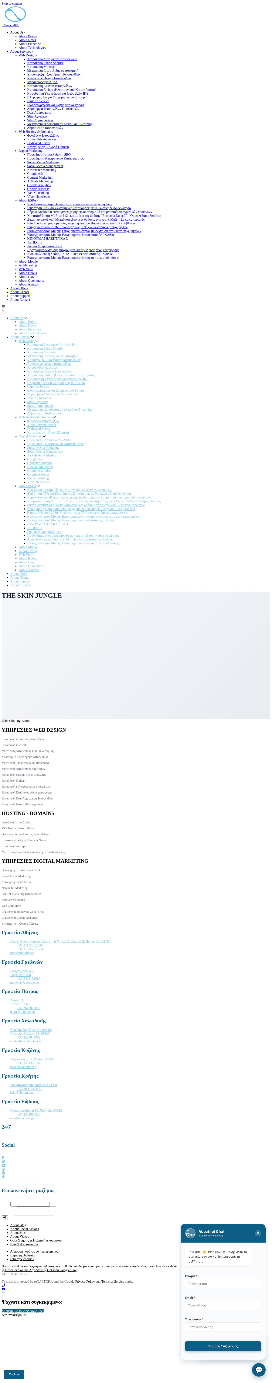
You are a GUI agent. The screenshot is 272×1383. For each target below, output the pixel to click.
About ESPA (27, 200)
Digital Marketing (30, 151)
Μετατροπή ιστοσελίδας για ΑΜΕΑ (23, 768)
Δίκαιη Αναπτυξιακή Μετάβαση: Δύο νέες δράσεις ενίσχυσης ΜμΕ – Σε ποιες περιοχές (85, 219)
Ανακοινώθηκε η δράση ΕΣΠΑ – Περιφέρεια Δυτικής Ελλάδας (69, 254)
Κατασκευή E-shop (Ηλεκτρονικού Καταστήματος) (61, 89)
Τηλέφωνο (9, 1208)
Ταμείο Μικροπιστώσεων (44, 246)
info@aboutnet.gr (22, 953)
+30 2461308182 (28, 1063)
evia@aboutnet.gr (22, 1118)
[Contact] (136, 1289)
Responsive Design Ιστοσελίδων (49, 78)
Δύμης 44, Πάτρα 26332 (19, 1002)
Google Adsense (38, 189)
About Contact (20, 299)
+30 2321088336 (28, 1114)
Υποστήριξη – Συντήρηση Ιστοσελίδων (54, 74)
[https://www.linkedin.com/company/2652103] (3, 1173)
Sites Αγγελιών (37, 116)
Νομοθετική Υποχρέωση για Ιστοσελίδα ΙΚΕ (58, 93)
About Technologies (32, 47)
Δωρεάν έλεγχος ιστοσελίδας (126, 1266)
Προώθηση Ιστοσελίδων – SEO (49, 154)
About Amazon (29, 284)
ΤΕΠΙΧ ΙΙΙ (34, 242)
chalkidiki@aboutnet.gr (26, 1041)
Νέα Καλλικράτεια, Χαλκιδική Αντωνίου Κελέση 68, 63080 (31, 1031)
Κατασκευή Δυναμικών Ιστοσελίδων (52, 59)
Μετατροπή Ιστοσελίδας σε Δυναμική (52, 70)
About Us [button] (16, 32)
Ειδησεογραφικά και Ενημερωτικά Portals (55, 105)
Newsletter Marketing (41, 170)
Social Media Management (45, 166)
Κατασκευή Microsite (41, 67)
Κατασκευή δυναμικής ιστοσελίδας (23, 739)
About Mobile (28, 261)
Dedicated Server (38, 143)
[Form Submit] (5, 1217)
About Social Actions (24, 1229)
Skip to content (12, 3)
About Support (20, 296)
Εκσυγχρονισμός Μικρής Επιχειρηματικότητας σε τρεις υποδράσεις (73, 257)
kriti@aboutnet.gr (22, 1092)
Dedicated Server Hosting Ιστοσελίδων (25, 834)
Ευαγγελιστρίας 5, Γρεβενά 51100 (22, 973)
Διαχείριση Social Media (16, 882)
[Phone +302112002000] (136, 1285)
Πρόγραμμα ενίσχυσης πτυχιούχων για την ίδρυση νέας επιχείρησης (73, 250)
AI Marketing (28, 265)
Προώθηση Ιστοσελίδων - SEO (21, 870)
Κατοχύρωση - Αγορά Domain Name (24, 840)
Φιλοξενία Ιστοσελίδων (43, 135)
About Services (20, 51)
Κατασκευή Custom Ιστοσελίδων (49, 86)
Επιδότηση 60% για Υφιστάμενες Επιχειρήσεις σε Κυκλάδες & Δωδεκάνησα (79, 208)
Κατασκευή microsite (14, 745)
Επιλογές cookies (22, 1259)
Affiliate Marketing (40, 181)
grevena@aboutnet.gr (24, 982)
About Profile (28, 36)
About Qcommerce (31, 280)
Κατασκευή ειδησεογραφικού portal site (26, 786)
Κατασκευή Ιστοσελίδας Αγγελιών (22, 804)
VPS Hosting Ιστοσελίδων (18, 828)
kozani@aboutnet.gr (23, 1067)
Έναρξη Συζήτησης (223, 1346)
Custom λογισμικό (30, 1266)
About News (27, 40)
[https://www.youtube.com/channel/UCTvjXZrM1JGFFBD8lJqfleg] (4, 1165)
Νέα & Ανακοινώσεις (24, 1244)
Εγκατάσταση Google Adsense (20, 923)
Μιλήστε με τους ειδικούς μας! (23, 1311)
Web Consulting (38, 193)
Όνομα (6, 1199)
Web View (26, 269)
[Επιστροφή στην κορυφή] (3, 1293)
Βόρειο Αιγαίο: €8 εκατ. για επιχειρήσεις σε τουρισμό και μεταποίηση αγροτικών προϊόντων (89, 212)
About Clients (19, 292)
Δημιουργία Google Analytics (19, 917)
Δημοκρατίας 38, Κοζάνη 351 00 (32, 1059)
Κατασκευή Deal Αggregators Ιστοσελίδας (27, 798)
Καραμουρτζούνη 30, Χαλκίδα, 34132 (36, 1110)
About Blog (18, 1225)
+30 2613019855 (28, 1008)
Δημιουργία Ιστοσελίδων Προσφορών (53, 109)
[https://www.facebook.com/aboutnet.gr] (3, 1158)
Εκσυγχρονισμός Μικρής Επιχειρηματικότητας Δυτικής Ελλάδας (70, 235)
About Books (28, 273)
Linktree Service (38, 101)
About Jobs (18, 1233)
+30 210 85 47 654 (30, 949)
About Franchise (30, 44)
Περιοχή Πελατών (22, 1255)
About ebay (27, 277)
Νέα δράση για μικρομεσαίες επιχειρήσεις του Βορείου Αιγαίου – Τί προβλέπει (81, 223)
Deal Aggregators (39, 112)
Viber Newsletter (38, 196)
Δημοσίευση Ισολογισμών (45, 128)
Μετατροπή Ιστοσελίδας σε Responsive (26, 762)
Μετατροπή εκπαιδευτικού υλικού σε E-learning (59, 124)
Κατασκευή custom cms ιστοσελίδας (24, 774)
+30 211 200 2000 (29, 945)
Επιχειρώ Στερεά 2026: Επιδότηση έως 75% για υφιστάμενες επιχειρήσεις (77, 227)
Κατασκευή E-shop (13, 780)
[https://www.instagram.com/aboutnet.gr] (3, 1169)
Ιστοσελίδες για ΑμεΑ (42, 82)
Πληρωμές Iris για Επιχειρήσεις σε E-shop (56, 97)
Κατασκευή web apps (14, 846)
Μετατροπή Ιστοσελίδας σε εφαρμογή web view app (33, 852)
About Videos (19, 1236)
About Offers (19, 288)
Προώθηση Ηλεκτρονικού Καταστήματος (55, 158)
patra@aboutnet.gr (22, 1011)
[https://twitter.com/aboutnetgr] (3, 1161)
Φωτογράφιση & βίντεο (61, 1266)
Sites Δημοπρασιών (40, 120)
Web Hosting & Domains (36, 131)
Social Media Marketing (43, 162)
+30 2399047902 (28, 1037)
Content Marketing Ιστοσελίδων (21, 894)
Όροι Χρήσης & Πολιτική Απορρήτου (36, 1240)
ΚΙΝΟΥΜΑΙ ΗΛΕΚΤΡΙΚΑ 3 (47, 238)
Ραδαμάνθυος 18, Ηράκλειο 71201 (33, 1085)
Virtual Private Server (41, 139)
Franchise (154, 1266)
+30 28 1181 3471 (29, 1088)
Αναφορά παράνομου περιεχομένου (34, 1251)
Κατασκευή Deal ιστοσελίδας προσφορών (27, 792)
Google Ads (35, 173)
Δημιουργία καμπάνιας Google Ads (23, 911)
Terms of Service (112, 1281)
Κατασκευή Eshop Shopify (45, 63)
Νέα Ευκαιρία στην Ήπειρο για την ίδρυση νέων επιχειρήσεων (69, 204)
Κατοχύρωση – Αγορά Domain (48, 147)
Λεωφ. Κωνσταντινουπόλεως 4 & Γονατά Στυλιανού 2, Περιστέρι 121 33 (60, 941)
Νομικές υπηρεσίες (92, 1266)
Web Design (27, 55)
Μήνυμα (7, 1213)
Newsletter (170, 1266)
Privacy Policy (85, 1281)
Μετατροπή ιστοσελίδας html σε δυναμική (28, 751)
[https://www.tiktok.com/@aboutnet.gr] (3, 1177)
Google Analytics (39, 185)
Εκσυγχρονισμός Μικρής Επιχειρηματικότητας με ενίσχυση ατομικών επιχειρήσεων (84, 231)
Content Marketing (39, 177)
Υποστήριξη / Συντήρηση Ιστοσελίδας (25, 757)
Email (6, 1204)
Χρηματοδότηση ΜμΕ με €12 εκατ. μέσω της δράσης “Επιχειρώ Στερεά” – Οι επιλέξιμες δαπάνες (94, 215)
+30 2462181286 (28, 978)
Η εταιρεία (9, 1266)
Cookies (14, 1374)
